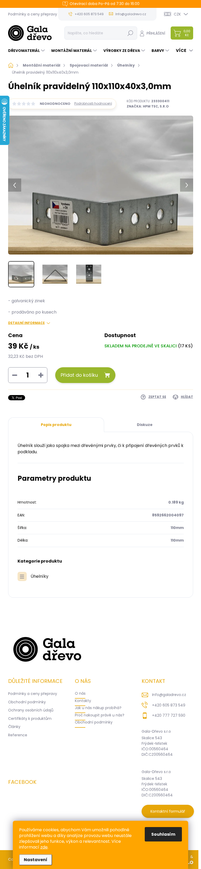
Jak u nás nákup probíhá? (98, 707)
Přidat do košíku (79, 375)
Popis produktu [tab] (56, 424)
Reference (17, 735)
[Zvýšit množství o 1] (41, 375)
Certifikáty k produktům (30, 718)
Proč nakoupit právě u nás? (99, 715)
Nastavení (35, 860)
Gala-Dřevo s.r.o (156, 731)
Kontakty (83, 700)
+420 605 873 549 (168, 705)
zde (44, 847)
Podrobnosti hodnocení (93, 103)
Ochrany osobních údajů (30, 710)
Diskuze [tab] (145, 424)
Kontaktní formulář (167, 811)
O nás (80, 693)
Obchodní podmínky (27, 702)
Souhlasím (163, 834)
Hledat (130, 33)
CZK (177, 14)
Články (14, 726)
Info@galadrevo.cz (169, 694)
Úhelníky (39, 576)
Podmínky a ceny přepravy (32, 14)
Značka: (148, 106)
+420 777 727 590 (168, 715)
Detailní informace (26, 323)
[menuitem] (27, 50)
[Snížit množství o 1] (14, 375)
